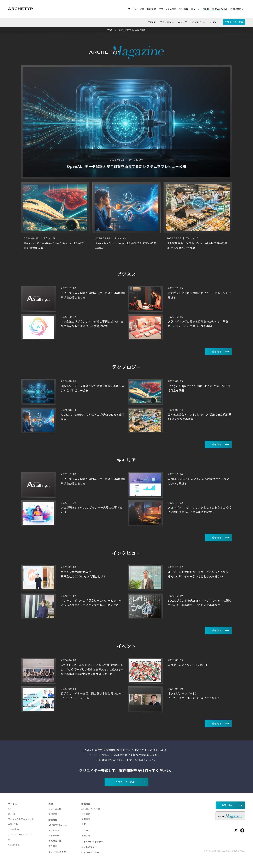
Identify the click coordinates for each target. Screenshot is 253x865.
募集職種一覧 (54, 840)
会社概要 (85, 814)
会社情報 (183, 8)
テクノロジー (167, 22)
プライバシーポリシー (92, 841)
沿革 (83, 824)
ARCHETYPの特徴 (90, 808)
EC (9, 839)
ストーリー (53, 835)
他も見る (216, 351)
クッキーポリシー (90, 852)
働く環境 (52, 845)
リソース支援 (54, 808)
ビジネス (151, 22)
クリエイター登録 (234, 22)
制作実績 (52, 814)
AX (9, 808)
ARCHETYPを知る (57, 825)
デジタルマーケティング (20, 834)
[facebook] (242, 830)
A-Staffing (13, 844)
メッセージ (53, 830)
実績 (142, 8)
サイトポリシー (89, 847)
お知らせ (85, 835)
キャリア (182, 22)
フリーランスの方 (167, 8)
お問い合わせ (236, 8)
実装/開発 (13, 824)
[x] (235, 830)
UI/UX (11, 814)
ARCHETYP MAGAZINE (215, 8)
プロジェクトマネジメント (21, 819)
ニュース (195, 8)
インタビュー (198, 22)
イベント (214, 22)
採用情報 (151, 8)
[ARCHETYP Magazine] (230, 816)
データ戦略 (13, 829)
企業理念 (85, 819)
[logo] (20, 9)
